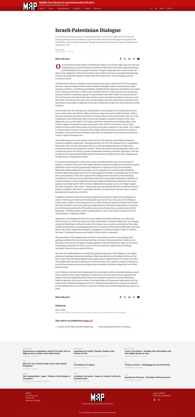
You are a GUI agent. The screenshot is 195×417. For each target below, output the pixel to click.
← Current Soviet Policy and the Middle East (74, 327)
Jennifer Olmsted (86, 356)
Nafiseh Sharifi (129, 380)
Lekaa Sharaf (27, 381)
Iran (126, 375)
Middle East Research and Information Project (66, 2)
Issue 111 (88, 320)
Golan (25, 373)
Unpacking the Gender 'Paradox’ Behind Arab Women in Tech (94, 352)
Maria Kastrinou (37, 381)
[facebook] (154, 399)
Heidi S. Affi (77, 381)
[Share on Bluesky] (138, 59)
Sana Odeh (95, 356)
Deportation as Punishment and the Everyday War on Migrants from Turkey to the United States (46, 352)
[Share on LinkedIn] (129, 59)
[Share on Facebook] (120, 59)
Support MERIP (159, 393)
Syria (76, 373)
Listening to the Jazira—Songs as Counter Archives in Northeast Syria (97, 377)
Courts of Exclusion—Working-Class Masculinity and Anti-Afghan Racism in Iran (148, 352)
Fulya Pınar (26, 356)
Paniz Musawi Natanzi (131, 356)
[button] (43, 8)
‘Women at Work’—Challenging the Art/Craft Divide (147, 365)
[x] (158, 399)
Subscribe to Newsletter (162, 396)
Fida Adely (77, 356)
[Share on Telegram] (133, 59)
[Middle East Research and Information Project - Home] (30, 5)
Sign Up (169, 8)
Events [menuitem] (87, 8)
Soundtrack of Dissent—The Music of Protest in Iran (147, 377)
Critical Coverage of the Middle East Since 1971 (54, 5)
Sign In (162, 8)
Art (24, 361)
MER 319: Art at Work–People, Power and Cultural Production (45, 364)
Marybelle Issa (129, 367)
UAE (75, 362)
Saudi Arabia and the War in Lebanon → (115, 327)
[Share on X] (125, 59)
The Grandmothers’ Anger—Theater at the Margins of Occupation (46, 377)
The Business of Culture (84, 365)
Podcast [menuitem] (97, 8)
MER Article (27, 348)
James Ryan (26, 369)
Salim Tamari (59, 50)
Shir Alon (76, 367)
